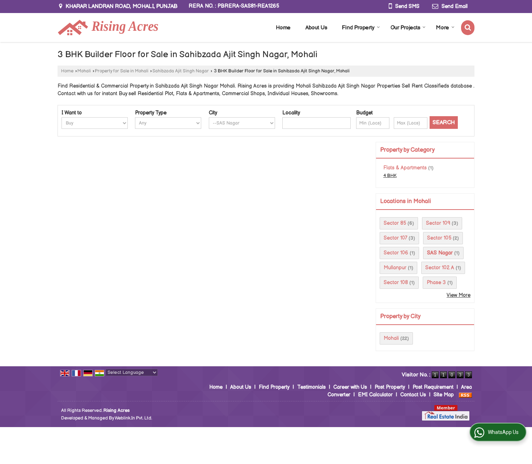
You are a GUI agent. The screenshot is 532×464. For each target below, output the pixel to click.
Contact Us (413, 395)
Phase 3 (436, 282)
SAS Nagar (440, 253)
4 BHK (390, 175)
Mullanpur (395, 268)
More (442, 27)
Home (283, 27)
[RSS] (465, 395)
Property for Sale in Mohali (121, 71)
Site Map (444, 395)
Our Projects (405, 27)
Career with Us (350, 387)
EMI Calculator (375, 395)
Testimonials (311, 387)
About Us (316, 27)
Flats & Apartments (405, 168)
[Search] (467, 27)
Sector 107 (395, 238)
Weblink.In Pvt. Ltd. (133, 418)
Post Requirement (433, 387)
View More (458, 295)
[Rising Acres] (108, 27)
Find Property (358, 27)
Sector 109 (438, 223)
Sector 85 (395, 223)
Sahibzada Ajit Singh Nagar (180, 71)
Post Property (390, 387)
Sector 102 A (439, 268)
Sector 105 (439, 238)
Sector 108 (396, 282)
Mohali (84, 71)
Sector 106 (396, 253)
